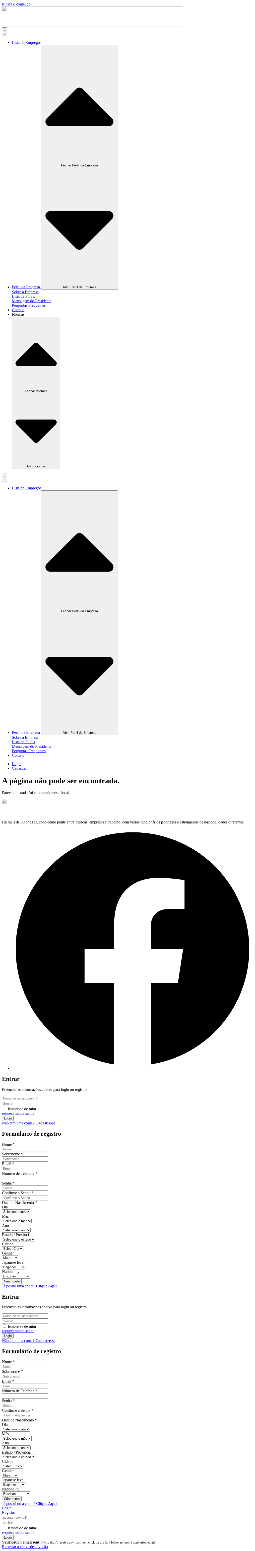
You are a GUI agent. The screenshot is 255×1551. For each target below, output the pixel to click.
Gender (8, 1253)
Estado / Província (16, 1235)
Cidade (7, 1244)
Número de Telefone (19, 1173)
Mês (5, 1216)
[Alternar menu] (4, 31)
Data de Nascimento (19, 1202)
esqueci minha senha (18, 1113)
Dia (5, 1207)
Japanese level (13, 1262)
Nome (8, 1144)
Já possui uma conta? (29, 1286)
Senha (8, 1183)
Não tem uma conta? (28, 1123)
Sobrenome (12, 1154)
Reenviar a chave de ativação (25, 1547)
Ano (5, 1225)
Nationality (10, 1271)
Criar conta (12, 1281)
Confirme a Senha (17, 1193)
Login (8, 1118)
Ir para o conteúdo (16, 4)
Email (8, 1164)
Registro (8, 1512)
